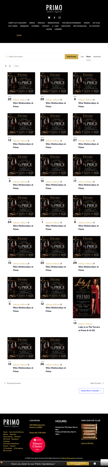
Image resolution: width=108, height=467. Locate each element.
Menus (32, 23)
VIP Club (96, 23)
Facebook (8, 448)
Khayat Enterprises (68, 458)
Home (5, 432)
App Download (80, 26)
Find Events (71, 57)
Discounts (65, 26)
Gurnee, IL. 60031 (35, 427)
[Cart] (49, 17)
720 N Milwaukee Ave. (37, 425)
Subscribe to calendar (90, 391)
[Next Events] (10, 66)
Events (87, 23)
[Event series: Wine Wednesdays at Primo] (28, 100)
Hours (49, 29)
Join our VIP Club (87, 443)
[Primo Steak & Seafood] (54, 12)
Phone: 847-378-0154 (37, 432)
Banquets (24, 26)
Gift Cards (13, 26)
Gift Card (6, 439)
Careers (58, 29)
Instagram (19, 448)
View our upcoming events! (77, 463)
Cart (56, 26)
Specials (41, 23)
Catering (35, 26)
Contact (45, 26)
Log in (19, 35)
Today (16, 66)
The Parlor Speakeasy (71, 23)
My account (94, 26)
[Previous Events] (5, 66)
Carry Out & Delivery (17, 23)
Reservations (53, 23)
